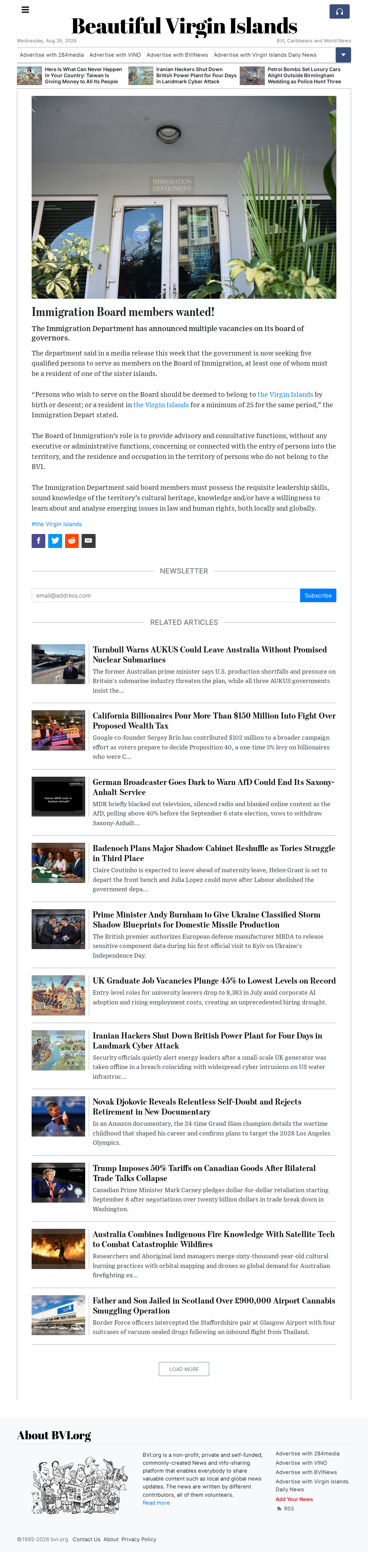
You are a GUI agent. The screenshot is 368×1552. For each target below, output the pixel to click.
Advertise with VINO (115, 55)
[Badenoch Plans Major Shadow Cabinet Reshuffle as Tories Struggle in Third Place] (58, 862)
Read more (156, 1503)
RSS (288, 1508)
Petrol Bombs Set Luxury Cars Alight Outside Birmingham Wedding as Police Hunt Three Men (193, 78)
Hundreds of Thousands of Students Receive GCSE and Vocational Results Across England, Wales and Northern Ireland (303, 81)
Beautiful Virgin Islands (184, 25)
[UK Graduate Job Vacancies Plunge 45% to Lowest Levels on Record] (58, 994)
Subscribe (318, 595)
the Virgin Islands (285, 394)
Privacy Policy (138, 1539)
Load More (184, 1369)
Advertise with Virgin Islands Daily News (265, 55)
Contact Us (87, 1539)
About (111, 1539)
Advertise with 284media (52, 55)
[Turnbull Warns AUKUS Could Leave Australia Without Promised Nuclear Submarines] (58, 663)
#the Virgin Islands (57, 524)
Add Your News (294, 1499)
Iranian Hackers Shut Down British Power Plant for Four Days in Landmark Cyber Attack (85, 75)
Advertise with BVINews (177, 55)
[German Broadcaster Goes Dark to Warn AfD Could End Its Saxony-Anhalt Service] (58, 796)
